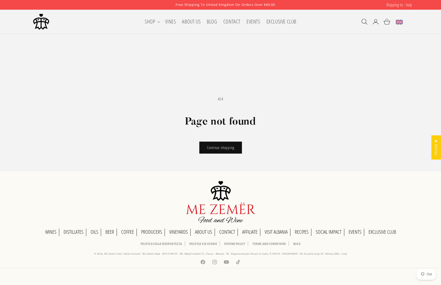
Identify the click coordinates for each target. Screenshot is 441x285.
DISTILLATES (73, 232)
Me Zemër (110, 253)
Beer (109, 232)
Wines (50, 232)
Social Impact (328, 232)
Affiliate (250, 232)
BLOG (297, 243)
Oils (94, 232)
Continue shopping (220, 147)
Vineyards (178, 232)
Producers (151, 232)
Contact (227, 232)
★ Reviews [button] (436, 147)
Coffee (127, 232)
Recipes (302, 232)
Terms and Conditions (269, 243)
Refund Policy (234, 243)
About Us (203, 232)
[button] (152, 21)
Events (355, 232)
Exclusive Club (382, 232)
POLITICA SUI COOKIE (203, 243)
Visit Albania (276, 232)
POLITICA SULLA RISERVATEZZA (161, 243)
